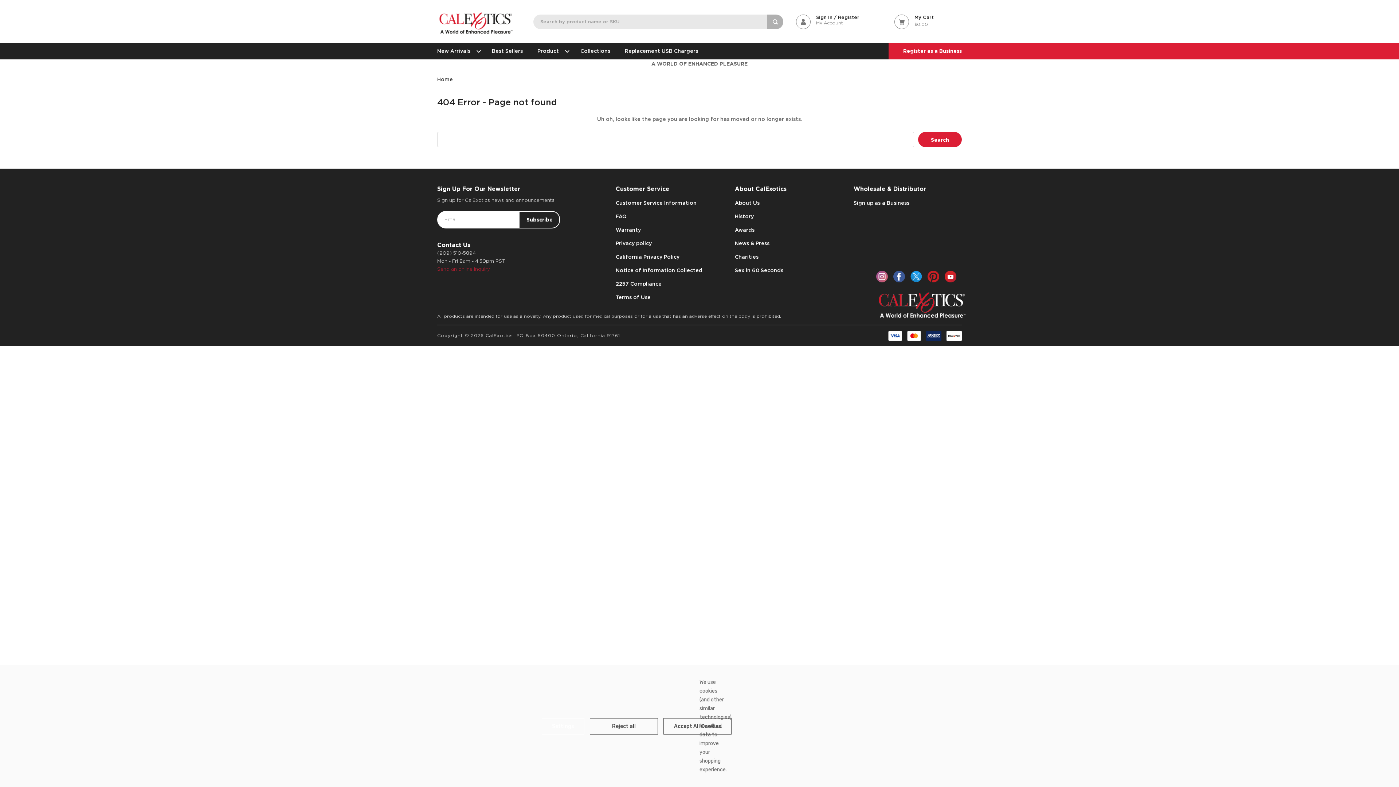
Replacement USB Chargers (661, 51)
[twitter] (916, 276)
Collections (595, 51)
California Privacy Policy (647, 257)
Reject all (624, 726)
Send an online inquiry (463, 269)
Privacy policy (634, 243)
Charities (747, 257)
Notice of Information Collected (659, 270)
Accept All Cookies (697, 726)
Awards (745, 230)
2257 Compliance (639, 284)
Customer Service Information (656, 203)
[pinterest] (933, 276)
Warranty (628, 230)
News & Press (752, 243)
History (744, 216)
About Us (747, 203)
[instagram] (882, 276)
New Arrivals (453, 51)
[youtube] (950, 276)
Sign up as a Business (881, 203)
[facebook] (899, 276)
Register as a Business (932, 51)
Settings (563, 726)
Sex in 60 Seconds (759, 270)
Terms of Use (633, 297)
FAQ (621, 216)
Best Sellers (507, 51)
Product (548, 51)
